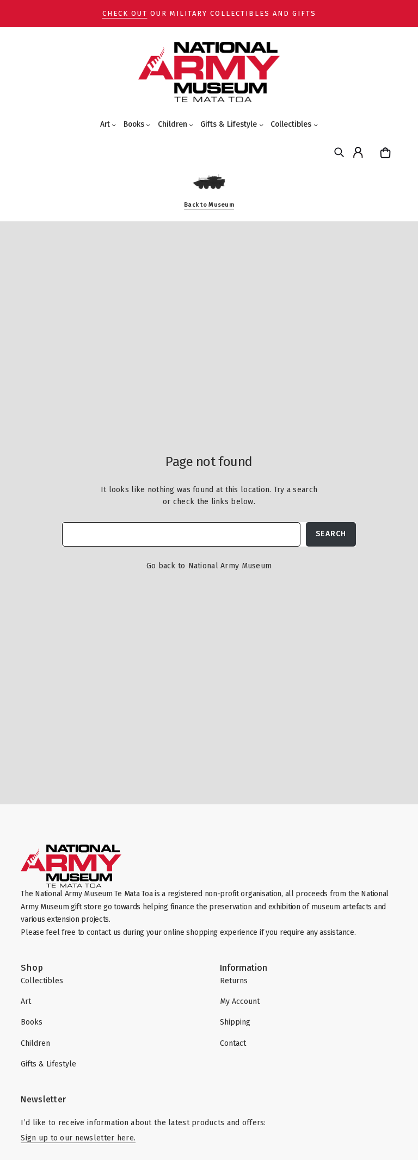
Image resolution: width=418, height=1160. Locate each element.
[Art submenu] (114, 124)
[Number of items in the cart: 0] (387, 152)
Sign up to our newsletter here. (78, 1138)
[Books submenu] (148, 124)
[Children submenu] (191, 124)
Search (331, 533)
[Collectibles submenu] (316, 124)
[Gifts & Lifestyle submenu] (261, 124)
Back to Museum (209, 204)
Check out (124, 13)
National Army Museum (230, 565)
